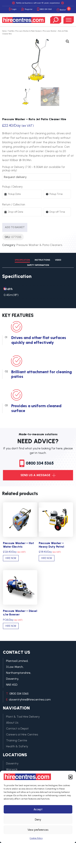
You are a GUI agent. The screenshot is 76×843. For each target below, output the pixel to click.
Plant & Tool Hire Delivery (23, 716)
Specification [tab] (22, 260)
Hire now (10, 558)
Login (14, 9)
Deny (38, 819)
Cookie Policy (36, 838)
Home (4, 31)
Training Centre (16, 740)
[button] (70, 777)
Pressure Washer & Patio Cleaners (29, 31)
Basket (65, 9)
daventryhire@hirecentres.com (30, 699)
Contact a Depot (17, 728)
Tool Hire (11, 31)
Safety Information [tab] (38, 265)
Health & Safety (17, 746)
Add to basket (15, 227)
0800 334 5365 (46, 9)
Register (28, 9)
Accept (38, 809)
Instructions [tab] (42, 260)
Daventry (12, 763)
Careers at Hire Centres (22, 734)
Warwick (12, 769)
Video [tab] (58, 260)
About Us (12, 722)
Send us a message (35, 475)
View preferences (38, 829)
